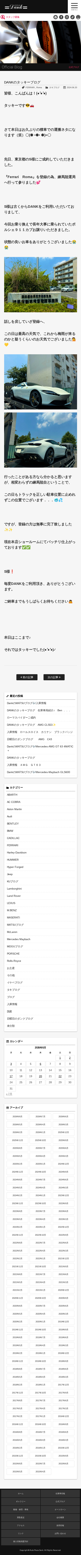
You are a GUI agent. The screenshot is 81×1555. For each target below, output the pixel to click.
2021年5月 (17, 1282)
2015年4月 (40, 1471)
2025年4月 (40, 1156)
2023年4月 (40, 1219)
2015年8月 (17, 1463)
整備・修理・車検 (20, 1509)
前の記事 (27, 677)
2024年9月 (63, 1172)
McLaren (12, 931)
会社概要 (60, 1517)
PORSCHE (13, 953)
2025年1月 (40, 1164)
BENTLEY (13, 823)
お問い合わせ (55, 17)
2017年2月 (17, 1416)
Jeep (10, 874)
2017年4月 (40, 1408)
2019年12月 (63, 1321)
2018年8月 (17, 1369)
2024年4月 (40, 1187)
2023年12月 (63, 1195)
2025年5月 (17, 1156)
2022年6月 (63, 1243)
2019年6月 (63, 1337)
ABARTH (12, 794)
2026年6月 (63, 1116)
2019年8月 (17, 1337)
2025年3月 (63, 1156)
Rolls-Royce (14, 960)
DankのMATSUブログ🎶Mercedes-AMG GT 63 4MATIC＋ (40, 748)
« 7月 (9, 1093)
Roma (39, 87)
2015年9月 (63, 1456)
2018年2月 (17, 1385)
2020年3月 (63, 1314)
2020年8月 (17, 1306)
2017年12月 (63, 1385)
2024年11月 (17, 1172)
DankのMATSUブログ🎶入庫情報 (27, 703)
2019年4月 (40, 1345)
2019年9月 (63, 1329)
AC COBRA (14, 801)
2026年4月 (40, 1124)
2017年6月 (63, 1400)
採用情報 (60, 1525)
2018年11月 (17, 1361)
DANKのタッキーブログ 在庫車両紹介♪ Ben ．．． (39, 710)
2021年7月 (40, 1274)
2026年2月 (17, 1132)
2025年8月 (17, 1148)
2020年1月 (40, 1321)
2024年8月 (17, 1179)
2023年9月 (63, 1203)
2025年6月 (63, 1148)
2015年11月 (17, 1456)
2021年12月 (63, 1258)
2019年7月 (40, 1337)
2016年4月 (40, 1440)
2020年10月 (40, 1298)
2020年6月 (63, 1306)
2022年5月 (17, 1251)
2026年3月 (63, 1124)
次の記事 (53, 677)
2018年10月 (40, 1361)
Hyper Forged (15, 866)
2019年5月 (17, 1345)
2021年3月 (63, 1282)
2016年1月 (40, 1448)
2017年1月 (40, 1416)
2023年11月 (17, 1203)
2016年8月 (17, 1432)
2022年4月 (40, 1251)
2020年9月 (63, 1298)
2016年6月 (63, 1432)
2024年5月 (17, 1187)
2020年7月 (40, 1306)
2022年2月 (17, 1258)
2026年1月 (40, 1132)
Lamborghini (14, 888)
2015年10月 (40, 1456)
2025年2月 (17, 1164)
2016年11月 (17, 1424)
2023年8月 (17, 1211)
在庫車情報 (60, 1493)
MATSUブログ (15, 924)
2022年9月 (63, 1235)
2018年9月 (63, 1361)
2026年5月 (17, 1124)
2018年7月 (40, 1369)
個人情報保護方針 (20, 1541)
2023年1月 (40, 1227)
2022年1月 (40, 1258)
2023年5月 (17, 1219)
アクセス (20, 1525)
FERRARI (30, 87)
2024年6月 (63, 1179)
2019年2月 (17, 1353)
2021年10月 (40, 1266)
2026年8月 (17, 1116)
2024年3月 (63, 1187)
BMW (10, 830)
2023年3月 (63, 1219)
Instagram (67, 17)
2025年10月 (40, 1140)
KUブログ (12, 881)
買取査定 (20, 1517)
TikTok (72, 17)
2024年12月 (63, 1164)
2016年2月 (17, 1448)
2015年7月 (40, 1463)
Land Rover (14, 895)
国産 (9, 1011)
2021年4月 (40, 1282)
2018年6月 (63, 1369)
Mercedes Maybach (19, 939)
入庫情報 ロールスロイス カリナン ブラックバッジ (40, 731)
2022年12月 (63, 1227)
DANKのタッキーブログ (21, 757)
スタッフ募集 (12, 17)
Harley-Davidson (17, 852)
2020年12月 (63, 1290)
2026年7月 (40, 1116)
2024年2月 (17, 1195)
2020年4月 (40, 1314)
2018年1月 (40, 1385)
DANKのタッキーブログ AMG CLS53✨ (31, 724)
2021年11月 (17, 1266)
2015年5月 (17, 1471)
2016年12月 (63, 1416)
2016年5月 (17, 1440)
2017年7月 (40, 1400)
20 (40, 1076)
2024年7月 (40, 1179)
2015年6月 (63, 1463)
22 (60, 1076)
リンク (21, 1533)
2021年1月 (40, 1290)
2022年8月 (17, 1243)
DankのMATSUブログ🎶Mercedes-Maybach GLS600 (38, 772)
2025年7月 (40, 1148)
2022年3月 (63, 1251)
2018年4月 (40, 1377)
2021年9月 (63, 1266)
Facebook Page (61, 17)
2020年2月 (17, 1321)
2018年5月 (17, 1377)
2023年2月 (17, 1227)
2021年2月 (17, 1290)
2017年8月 (17, 1400)
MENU (74, 6)
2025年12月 (63, 1132)
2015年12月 (63, 1448)
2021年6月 (63, 1274)
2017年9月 (63, 1393)
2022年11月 (17, 1235)
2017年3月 (63, 1408)
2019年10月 (40, 1329)
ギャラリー (20, 1501)
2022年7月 (40, 1243)
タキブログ (54, 87)
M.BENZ (12, 910)
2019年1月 (40, 1353)
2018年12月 (63, 1353)
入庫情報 (12, 1004)
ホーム (21, 1493)
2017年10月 (40, 1393)
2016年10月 (40, 1424)
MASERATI (13, 917)
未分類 (11, 1025)
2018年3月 (63, 1377)
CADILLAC (13, 838)
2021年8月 (17, 1274)
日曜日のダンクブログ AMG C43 (29, 739)
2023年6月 (63, 1211)
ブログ (11, 996)
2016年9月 (63, 1424)
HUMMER (13, 859)
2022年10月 (40, 1235)
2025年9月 (63, 1140)
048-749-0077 (78, 17)
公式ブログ (60, 1501)
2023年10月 (40, 1203)
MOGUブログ (15, 946)
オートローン (60, 1509)
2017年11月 (17, 1393)
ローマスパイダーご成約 (21, 717)
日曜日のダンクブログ (20, 1018)
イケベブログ (15, 982)
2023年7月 (40, 1211)
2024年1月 (40, 1195)
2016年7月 (40, 1432)
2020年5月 (17, 1314)
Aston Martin (14, 809)
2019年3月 (63, 1345)
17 (11, 1076)
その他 (11, 975)
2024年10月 (40, 1172)
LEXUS (11, 903)
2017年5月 (17, 1408)
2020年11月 (17, 1298)
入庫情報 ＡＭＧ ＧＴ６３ (24, 764)
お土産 (11, 968)
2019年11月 (17, 1329)
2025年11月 (17, 1140)
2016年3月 (63, 1440)
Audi (9, 816)
